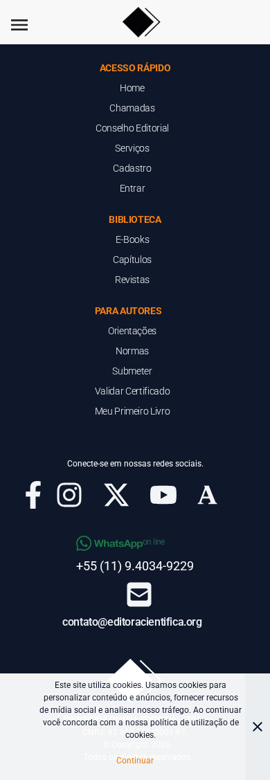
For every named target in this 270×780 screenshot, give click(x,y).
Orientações (132, 330)
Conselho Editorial (132, 128)
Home (132, 87)
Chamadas (131, 108)
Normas (132, 350)
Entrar (132, 188)
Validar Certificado (132, 391)
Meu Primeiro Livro (132, 411)
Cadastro (132, 168)
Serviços (132, 148)
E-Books (133, 239)
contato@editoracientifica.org (131, 621)
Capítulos (132, 259)
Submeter (132, 371)
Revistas (132, 279)
